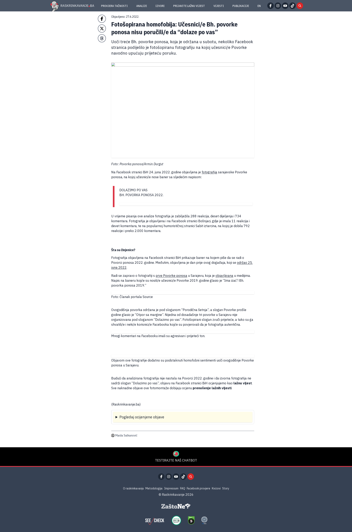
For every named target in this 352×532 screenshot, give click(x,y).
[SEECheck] (154, 520)
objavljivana (224, 276)
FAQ (182, 488)
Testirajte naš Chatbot (176, 460)
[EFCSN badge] (176, 520)
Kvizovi (216, 488)
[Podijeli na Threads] (102, 38)
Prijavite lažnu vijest (189, 6)
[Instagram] (278, 5)
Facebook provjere (198, 488)
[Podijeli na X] (102, 28)
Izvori (160, 6)
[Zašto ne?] (176, 506)
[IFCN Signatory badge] (191, 520)
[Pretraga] (300, 5)
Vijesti (218, 6)
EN (259, 6)
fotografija (209, 172)
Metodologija (154, 488)
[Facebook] (270, 5)
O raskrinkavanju (133, 488)
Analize (141, 6)
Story (225, 488)
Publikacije (240, 6)
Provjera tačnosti (114, 6)
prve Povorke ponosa (171, 276)
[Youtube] (285, 5)
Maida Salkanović (126, 435)
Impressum (171, 488)
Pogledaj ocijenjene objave (141, 417)
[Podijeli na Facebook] (102, 19)
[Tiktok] (292, 5)
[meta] (204, 520)
